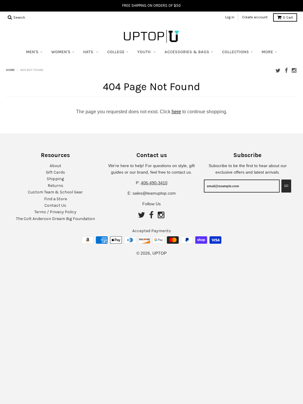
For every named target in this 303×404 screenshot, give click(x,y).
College (116, 51)
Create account (254, 17)
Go (286, 186)
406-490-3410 (154, 182)
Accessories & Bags (187, 51)
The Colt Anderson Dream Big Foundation (55, 218)
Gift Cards (55, 172)
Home (10, 70)
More (267, 51)
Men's (32, 51)
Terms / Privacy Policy (55, 211)
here (176, 111)
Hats (88, 51)
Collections (235, 51)
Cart (288, 17)
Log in (229, 17)
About (55, 165)
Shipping (55, 178)
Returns (55, 185)
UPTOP (159, 253)
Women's (60, 51)
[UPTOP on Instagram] (294, 70)
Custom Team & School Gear (55, 192)
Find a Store (55, 198)
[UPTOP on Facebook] (286, 70)
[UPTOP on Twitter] (278, 70)
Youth (144, 51)
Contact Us (55, 205)
